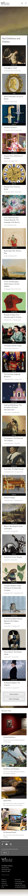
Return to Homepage (14, 699)
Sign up (5, 853)
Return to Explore (14, 694)
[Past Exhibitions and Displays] (5, 3)
